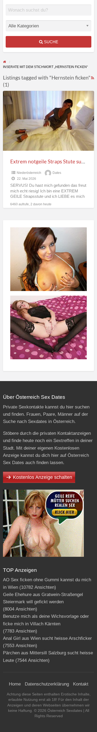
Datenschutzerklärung (47, 684)
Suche (50, 42)
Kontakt (80, 684)
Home (15, 684)
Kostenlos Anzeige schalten (42, 477)
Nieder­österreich (29, 173)
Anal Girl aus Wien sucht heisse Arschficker (47, 638)
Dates (57, 173)
